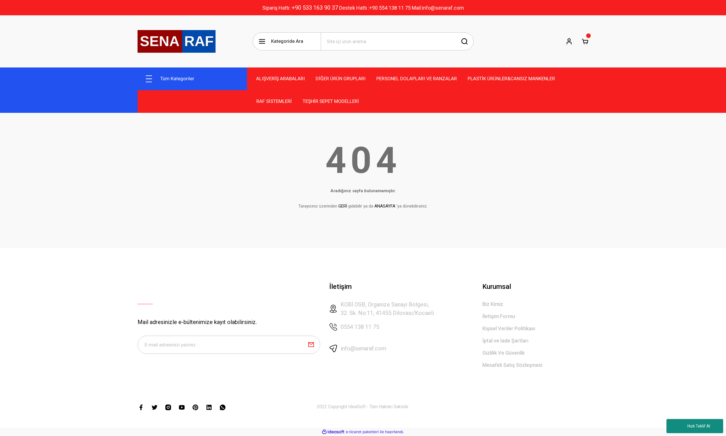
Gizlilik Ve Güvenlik (503, 353)
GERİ (342, 206)
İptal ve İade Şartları (505, 341)
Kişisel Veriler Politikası (508, 328)
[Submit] (311, 345)
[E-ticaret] (362, 432)
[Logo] (177, 41)
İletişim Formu (498, 316)
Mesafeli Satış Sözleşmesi (512, 365)
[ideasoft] (333, 432)
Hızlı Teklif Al (698, 426)
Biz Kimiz (492, 304)
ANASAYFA (384, 206)
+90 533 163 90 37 (315, 7)
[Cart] (585, 41)
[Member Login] (569, 41)
